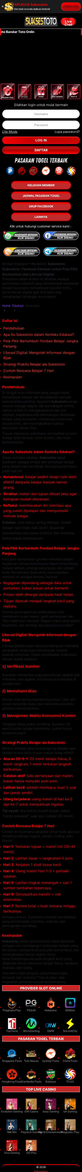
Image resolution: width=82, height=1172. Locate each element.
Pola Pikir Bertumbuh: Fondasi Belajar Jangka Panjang (40, 343)
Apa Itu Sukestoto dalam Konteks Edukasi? (38, 334)
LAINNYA (41, 217)
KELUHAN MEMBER (41, 185)
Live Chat (68, 22)
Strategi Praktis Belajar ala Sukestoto (34, 364)
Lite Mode (9, 132)
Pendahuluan (13, 328)
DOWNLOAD (71, 6)
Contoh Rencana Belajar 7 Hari (28, 370)
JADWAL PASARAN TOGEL (41, 195)
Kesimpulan (12, 377)
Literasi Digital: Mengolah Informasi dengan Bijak (39, 355)
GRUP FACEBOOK (41, 206)
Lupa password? (67, 132)
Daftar (41, 150)
